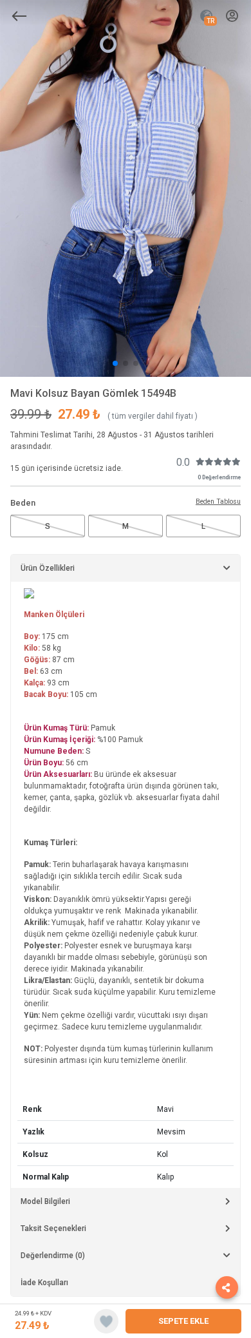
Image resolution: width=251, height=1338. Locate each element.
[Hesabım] (232, 16)
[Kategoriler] (19, 16)
